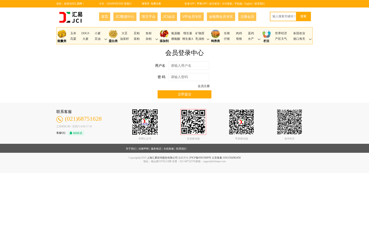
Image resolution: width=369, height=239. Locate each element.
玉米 (73, 33)
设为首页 (214, 3)
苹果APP (202, 3)
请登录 (145, 3)
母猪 (239, 38)
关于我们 (131, 148)
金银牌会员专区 (221, 16)
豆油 (98, 38)
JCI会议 (169, 16)
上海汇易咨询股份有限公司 (162, 157)
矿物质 (199, 33)
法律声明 (143, 148)
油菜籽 (124, 38)
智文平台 (148, 16)
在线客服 (169, 148)
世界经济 (281, 33)
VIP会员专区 (192, 16)
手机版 (238, 3)
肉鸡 (239, 33)
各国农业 (299, 33)
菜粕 (137, 38)
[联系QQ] (74, 132)
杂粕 (149, 38)
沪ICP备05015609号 (200, 157)
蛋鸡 (251, 33)
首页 (104, 16)
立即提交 (184, 94)
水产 (251, 38)
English (248, 3)
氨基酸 (175, 33)
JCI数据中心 (125, 16)
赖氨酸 (175, 38)
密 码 (161, 77)
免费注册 (156, 3)
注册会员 (247, 16)
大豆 (124, 33)
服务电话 (156, 148)
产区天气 (281, 38)
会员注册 (204, 86)
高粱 (73, 38)
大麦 (85, 38)
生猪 (227, 33)
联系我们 (260, 3)
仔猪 (227, 38)
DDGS (85, 33)
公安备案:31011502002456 (226, 157)
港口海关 (299, 38)
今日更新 (227, 3)
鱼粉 (149, 33)
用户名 (160, 65)
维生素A (187, 38)
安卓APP (189, 3)
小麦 (98, 33)
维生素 (187, 33)
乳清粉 (199, 38)
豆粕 (137, 33)
